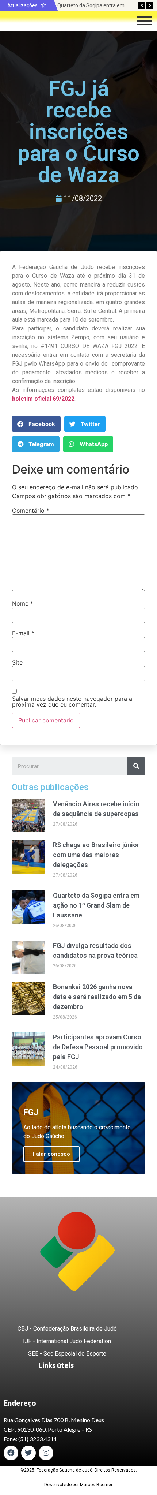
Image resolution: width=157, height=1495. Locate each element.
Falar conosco (51, 1154)
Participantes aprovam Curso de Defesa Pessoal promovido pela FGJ (98, 1047)
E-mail (23, 633)
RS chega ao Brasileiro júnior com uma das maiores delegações (96, 854)
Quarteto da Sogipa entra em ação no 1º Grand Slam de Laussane (96, 905)
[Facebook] (11, 1453)
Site (17, 662)
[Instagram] (46, 1453)
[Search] (136, 766)
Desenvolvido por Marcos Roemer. (78, 1484)
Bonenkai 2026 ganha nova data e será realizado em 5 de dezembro (97, 996)
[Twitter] (28, 1453)
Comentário (30, 510)
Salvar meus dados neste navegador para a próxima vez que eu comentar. (72, 701)
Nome (22, 603)
